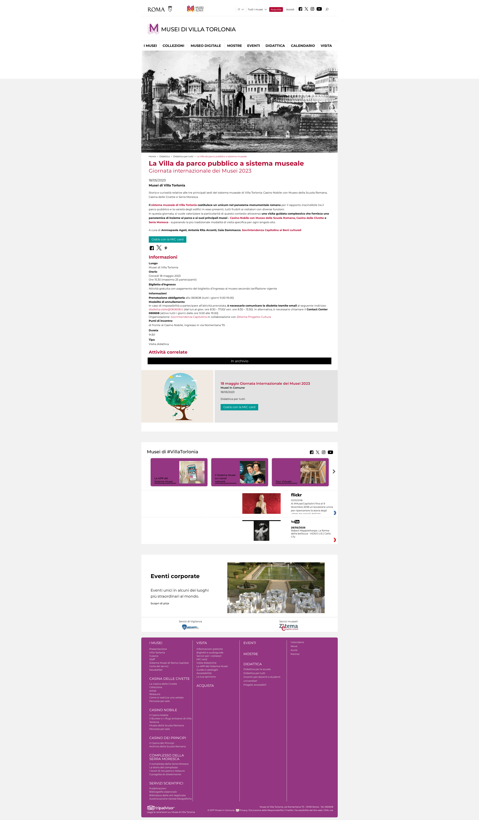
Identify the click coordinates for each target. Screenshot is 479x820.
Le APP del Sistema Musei (163, 480)
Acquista (276, 9)
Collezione (155, 687)
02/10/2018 (312, 507)
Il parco (153, 655)
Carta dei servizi (159, 666)
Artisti (152, 690)
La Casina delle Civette (163, 683)
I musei (150, 46)
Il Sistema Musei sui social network (225, 478)
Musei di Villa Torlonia (198, 29)
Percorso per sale (159, 701)
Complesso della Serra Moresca (166, 757)
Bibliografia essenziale (163, 791)
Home (152, 156)
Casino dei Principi (167, 738)
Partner (295, 653)
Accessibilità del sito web (308, 810)
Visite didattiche (206, 662)
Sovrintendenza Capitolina (189, 317)
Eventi (253, 46)
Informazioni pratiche (209, 648)
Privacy (243, 810)
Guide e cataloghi (207, 669)
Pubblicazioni (157, 788)
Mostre (234, 46)
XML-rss (328, 810)
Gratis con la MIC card (168, 239)
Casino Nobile (163, 710)
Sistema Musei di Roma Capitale (169, 662)
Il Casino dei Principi (161, 742)
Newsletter (156, 669)
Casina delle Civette (310, 218)
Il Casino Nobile (158, 715)
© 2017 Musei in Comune (221, 810)
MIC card (201, 659)
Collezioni (173, 46)
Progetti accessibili (254, 684)
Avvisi (294, 650)
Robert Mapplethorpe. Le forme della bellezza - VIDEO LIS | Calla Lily (311, 533)
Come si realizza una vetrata (166, 697)
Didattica (275, 46)
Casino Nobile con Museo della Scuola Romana (262, 218)
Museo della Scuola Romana (166, 725)
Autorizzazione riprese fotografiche (170, 798)
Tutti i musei (255, 9)
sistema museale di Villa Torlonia (174, 205)
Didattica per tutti (183, 156)
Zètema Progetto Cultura (254, 317)
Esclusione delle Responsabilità (266, 810)
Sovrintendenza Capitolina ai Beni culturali (271, 230)
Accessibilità (204, 673)
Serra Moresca (158, 222)
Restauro (154, 694)
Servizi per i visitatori (209, 655)
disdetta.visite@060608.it (166, 309)
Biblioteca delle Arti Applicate (167, 795)
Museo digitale (206, 46)
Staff (152, 659)
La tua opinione (206, 676)
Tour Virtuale (284, 481)
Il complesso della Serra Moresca (169, 763)
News (294, 646)
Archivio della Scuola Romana (167, 746)
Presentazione (158, 648)
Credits (289, 810)
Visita (326, 46)
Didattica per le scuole (257, 669)
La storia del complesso (163, 767)
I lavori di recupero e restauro (167, 770)
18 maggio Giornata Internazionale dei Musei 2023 (265, 383)
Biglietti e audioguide (209, 652)
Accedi (290, 9)
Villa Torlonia (157, 652)
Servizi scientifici (166, 783)
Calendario (303, 46)
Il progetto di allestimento (165, 774)
